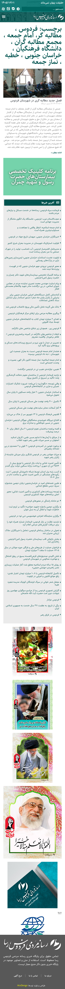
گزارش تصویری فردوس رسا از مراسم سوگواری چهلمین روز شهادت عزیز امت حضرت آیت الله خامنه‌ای (33, 592)
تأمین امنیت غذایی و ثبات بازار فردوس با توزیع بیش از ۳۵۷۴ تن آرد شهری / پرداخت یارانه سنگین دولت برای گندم (32, 464)
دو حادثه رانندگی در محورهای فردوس (42, 501)
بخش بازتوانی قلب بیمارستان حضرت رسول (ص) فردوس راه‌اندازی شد (33, 540)
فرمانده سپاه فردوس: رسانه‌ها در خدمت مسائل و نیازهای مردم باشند (33, 211)
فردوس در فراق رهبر (49, 615)
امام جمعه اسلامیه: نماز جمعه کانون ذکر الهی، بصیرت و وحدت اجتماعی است (33, 361)
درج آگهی (18, 975)
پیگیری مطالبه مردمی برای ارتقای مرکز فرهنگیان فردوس (33, 313)
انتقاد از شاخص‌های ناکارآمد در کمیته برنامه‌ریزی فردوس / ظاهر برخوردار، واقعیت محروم (32, 335)
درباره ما (48, 975)
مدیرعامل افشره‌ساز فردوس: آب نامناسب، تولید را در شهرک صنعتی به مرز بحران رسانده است (32, 250)
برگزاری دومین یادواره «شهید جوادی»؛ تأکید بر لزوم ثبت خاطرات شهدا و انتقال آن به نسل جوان (34, 508)
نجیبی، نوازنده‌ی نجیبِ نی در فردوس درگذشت (38, 369)
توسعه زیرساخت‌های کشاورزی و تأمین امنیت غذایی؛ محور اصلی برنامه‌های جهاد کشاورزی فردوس (33, 493)
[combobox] (42, 9)
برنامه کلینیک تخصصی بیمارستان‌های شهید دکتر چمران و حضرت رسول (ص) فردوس (33, 276)
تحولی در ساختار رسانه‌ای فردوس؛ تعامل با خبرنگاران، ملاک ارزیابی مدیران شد (32, 532)
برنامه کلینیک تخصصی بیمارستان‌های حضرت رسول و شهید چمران (32, 176)
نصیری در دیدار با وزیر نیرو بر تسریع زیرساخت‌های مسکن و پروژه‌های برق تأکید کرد (32, 344)
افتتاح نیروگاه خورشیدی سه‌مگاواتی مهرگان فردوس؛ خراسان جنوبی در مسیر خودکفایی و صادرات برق (32, 421)
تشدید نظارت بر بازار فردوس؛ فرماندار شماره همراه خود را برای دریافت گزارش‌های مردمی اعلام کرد (33, 523)
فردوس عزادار (53, 600)
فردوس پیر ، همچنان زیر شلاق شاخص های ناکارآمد (35, 328)
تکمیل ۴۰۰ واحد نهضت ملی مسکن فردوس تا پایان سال (33, 401)
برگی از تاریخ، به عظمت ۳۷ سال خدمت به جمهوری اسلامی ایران (32, 607)
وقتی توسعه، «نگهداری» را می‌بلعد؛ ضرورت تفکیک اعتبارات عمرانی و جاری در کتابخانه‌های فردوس (32, 385)
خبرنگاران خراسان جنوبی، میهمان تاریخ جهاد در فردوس (33, 237)
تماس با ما (33, 975)
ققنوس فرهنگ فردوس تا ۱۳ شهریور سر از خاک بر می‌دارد (33, 414)
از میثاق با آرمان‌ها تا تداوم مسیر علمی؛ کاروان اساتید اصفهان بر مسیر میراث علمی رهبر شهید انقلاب (35, 439)
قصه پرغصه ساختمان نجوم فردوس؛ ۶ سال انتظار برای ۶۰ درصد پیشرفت (33, 430)
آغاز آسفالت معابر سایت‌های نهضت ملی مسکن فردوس (34, 408)
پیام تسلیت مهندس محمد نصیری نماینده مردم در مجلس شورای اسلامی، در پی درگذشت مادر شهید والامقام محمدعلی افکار (32, 286)
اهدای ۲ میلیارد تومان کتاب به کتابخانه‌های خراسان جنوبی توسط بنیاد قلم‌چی (32, 320)
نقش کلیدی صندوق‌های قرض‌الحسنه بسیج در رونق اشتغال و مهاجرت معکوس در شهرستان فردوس (32, 557)
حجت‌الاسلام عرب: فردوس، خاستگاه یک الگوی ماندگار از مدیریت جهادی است (33, 220)
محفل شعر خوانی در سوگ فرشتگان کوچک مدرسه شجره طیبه (33, 583)
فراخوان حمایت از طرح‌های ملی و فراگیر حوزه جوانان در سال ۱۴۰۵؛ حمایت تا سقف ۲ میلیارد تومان (31, 549)
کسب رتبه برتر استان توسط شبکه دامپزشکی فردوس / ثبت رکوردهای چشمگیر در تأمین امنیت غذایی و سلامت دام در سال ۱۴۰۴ (32, 474)
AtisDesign (22, 985)
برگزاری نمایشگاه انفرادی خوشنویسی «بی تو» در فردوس (34, 516)
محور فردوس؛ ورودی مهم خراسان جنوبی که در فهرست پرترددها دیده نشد (34, 267)
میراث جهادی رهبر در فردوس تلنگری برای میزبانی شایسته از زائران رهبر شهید (31, 456)
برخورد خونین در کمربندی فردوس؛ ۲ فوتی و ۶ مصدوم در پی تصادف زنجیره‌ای (31, 447)
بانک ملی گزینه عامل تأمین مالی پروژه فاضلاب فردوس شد (32, 307)
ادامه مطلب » (56, 152)
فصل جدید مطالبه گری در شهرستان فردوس (36, 100)
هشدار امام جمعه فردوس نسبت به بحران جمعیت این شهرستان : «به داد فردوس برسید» (34, 352)
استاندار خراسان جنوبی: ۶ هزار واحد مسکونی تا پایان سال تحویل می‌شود (33, 393)
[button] (3, 16)
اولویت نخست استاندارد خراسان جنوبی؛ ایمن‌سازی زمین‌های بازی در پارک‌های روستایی (31, 259)
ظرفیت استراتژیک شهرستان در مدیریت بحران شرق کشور (33, 243)
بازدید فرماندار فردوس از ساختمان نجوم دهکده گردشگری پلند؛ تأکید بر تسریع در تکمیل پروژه (32, 376)
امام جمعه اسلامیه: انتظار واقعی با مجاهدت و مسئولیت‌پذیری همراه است (38, 229)
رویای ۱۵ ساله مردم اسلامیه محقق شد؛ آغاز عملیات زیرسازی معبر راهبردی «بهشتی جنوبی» (31, 566)
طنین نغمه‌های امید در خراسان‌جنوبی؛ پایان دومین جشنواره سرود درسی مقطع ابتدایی (32, 484)
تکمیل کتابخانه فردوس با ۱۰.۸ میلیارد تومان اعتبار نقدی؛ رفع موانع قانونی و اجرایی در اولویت (33, 575)
